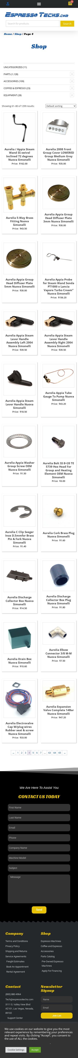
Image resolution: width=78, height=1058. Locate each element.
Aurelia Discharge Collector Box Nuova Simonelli (20, 600)
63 (49, 752)
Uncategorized (13, 67)
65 (59, 752)
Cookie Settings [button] (16, 1049)
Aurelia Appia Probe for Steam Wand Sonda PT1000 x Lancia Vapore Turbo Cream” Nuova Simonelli (58, 286)
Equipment (10, 95)
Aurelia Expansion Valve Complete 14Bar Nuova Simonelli (58, 710)
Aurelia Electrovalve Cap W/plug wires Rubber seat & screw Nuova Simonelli (19, 728)
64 (54, 752)
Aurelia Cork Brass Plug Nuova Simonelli (58, 534)
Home (8, 34)
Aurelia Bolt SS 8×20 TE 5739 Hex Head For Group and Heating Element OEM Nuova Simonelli (58, 470)
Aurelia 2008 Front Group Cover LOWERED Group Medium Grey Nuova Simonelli (58, 154)
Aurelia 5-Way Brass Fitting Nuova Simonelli (19, 221)
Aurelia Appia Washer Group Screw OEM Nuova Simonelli (19, 466)
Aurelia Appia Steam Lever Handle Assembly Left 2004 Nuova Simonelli (19, 341)
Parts (7, 74)
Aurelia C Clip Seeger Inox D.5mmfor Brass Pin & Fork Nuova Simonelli (19, 537)
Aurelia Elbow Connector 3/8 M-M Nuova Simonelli (59, 653)
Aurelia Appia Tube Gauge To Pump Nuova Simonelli (58, 396)
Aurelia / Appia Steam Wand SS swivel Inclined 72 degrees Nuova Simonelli (19, 154)
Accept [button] (35, 1049)
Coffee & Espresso (15, 88)
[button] (39, 4)
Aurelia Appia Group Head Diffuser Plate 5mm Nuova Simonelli (19, 283)
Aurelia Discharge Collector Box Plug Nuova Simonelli (58, 599)
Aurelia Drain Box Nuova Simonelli (19, 660)
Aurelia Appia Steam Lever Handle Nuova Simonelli (19, 404)
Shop (18, 34)
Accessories (11, 81)
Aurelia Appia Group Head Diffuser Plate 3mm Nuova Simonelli (58, 217)
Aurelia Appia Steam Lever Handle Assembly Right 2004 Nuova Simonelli (58, 341)
